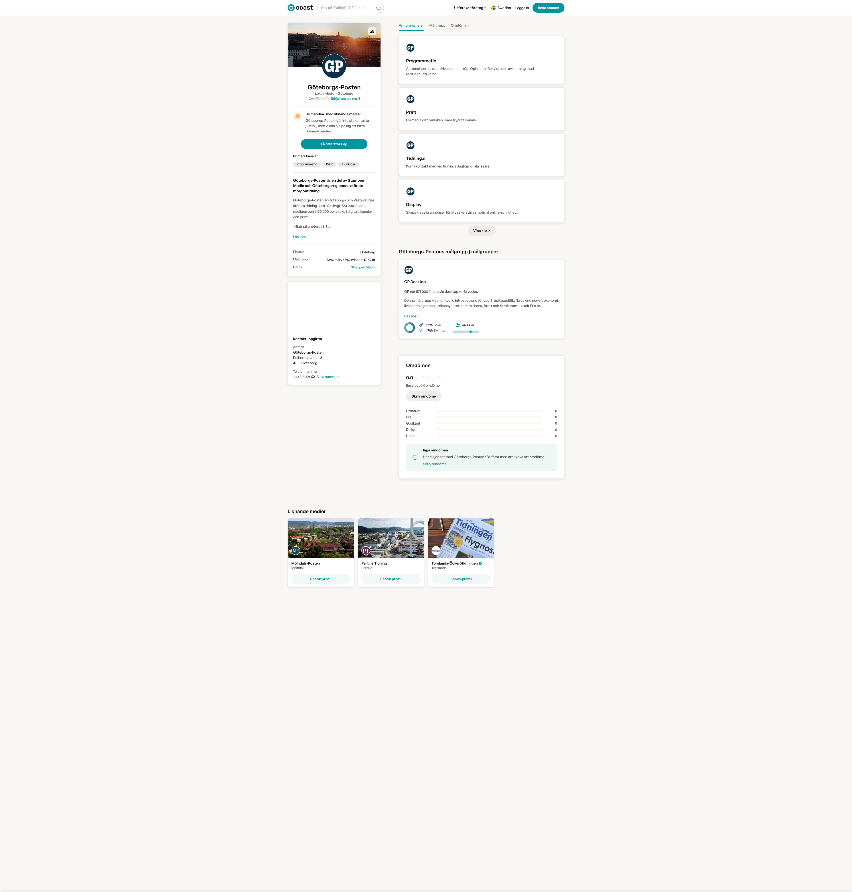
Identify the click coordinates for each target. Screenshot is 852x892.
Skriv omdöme (424, 396)
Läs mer (411, 316)
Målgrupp (300, 259)
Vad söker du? (331, 4)
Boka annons (548, 8)
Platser (298, 252)
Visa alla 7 (481, 230)
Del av (297, 267)
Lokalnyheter (325, 93)
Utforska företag (468, 8)
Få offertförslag (334, 144)
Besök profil (320, 579)
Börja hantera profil (345, 98)
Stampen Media (363, 267)
